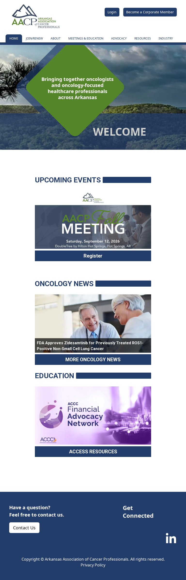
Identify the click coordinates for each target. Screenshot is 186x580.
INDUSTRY (166, 38)
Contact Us (24, 528)
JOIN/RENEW (34, 38)
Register (93, 256)
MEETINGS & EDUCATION (85, 38)
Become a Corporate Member (150, 12)
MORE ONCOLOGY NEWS (93, 359)
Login (112, 12)
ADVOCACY (119, 38)
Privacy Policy (93, 565)
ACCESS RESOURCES (93, 452)
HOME (13, 38)
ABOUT (56, 38)
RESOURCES (142, 38)
